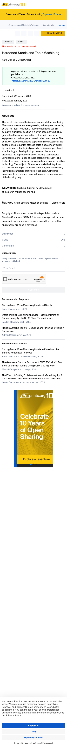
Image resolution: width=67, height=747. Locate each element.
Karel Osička (8, 60)
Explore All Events (52, 14)
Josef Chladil (24, 60)
